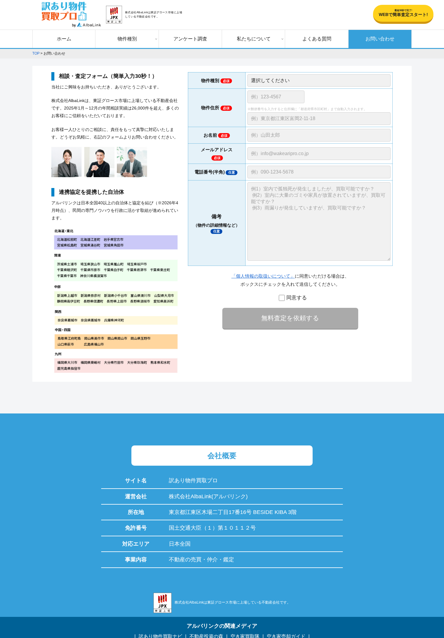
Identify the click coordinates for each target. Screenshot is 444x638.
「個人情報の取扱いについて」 (263, 276)
